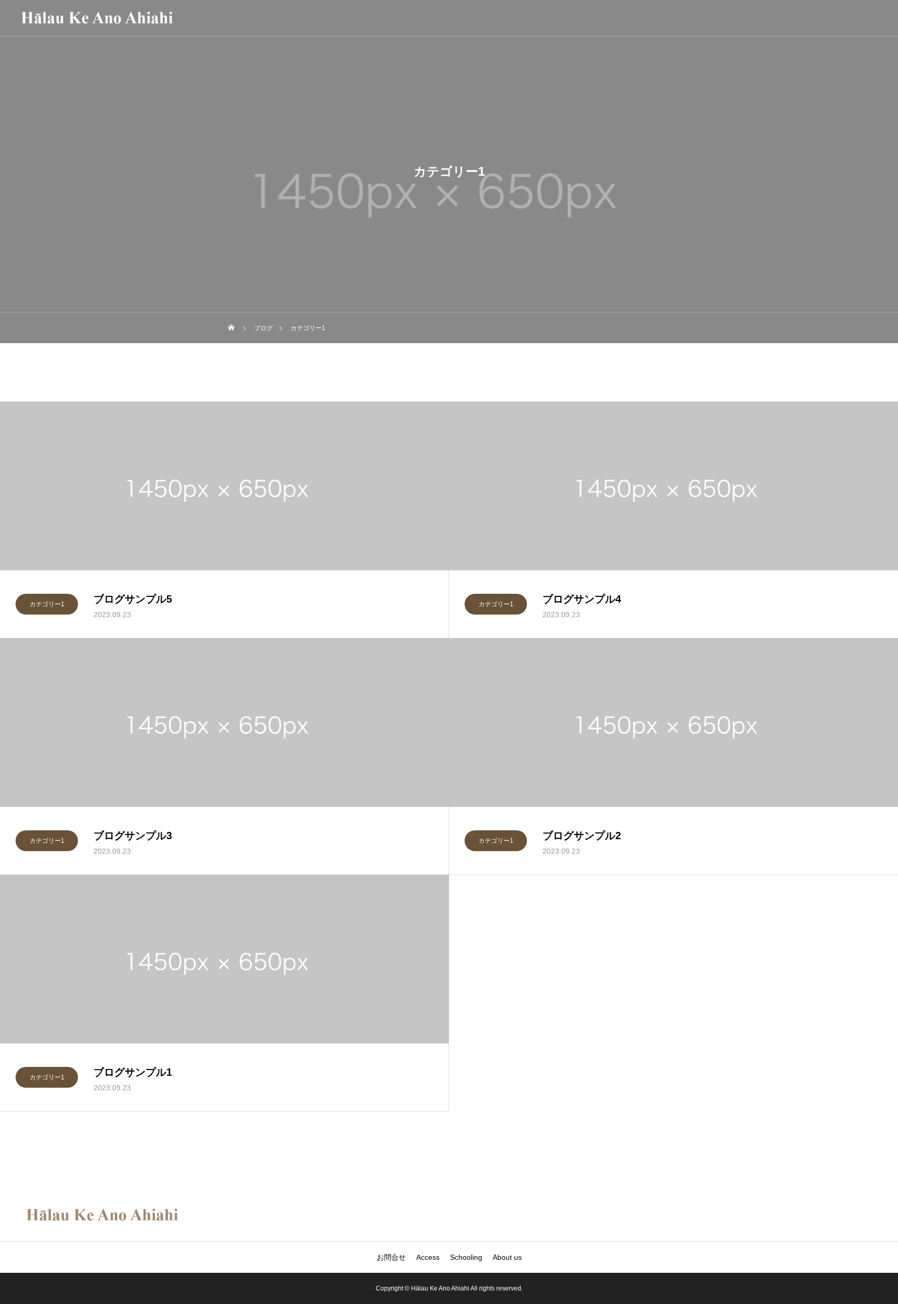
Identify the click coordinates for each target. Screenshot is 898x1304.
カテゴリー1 (47, 604)
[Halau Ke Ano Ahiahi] (97, 18)
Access (428, 1257)
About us (507, 1257)
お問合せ (391, 1257)
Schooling (466, 1257)
